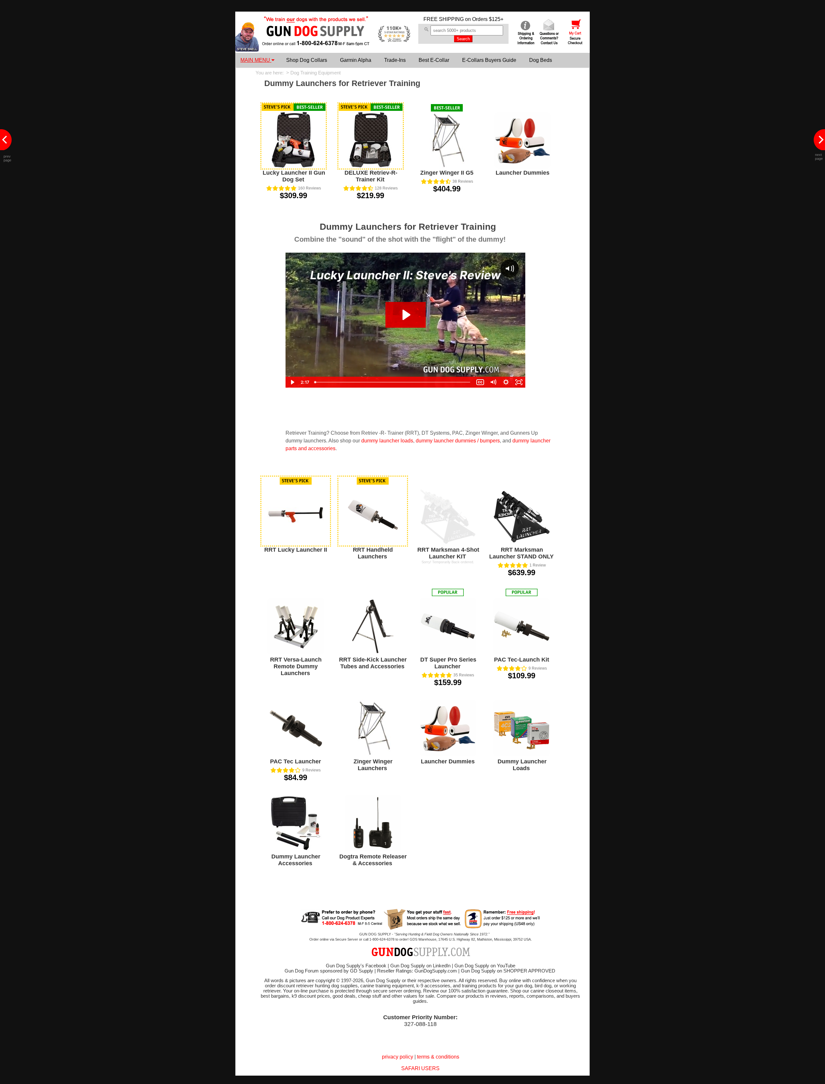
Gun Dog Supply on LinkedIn (420, 965)
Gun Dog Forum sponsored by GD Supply (329, 970)
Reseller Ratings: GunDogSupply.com (417, 970)
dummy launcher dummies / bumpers (458, 440)
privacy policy (397, 1057)
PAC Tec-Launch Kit (521, 659)
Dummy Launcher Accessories (295, 859)
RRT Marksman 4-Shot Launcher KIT (448, 553)
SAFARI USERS (420, 1068)
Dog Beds (540, 60)
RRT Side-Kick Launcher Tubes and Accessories (373, 663)
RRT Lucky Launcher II (295, 550)
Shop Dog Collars (306, 60)
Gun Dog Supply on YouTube (484, 965)
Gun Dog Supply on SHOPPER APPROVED (508, 970)
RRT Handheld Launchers (373, 553)
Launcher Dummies (522, 172)
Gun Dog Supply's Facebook (356, 965)
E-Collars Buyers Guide (489, 60)
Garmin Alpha (355, 60)
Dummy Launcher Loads (522, 764)
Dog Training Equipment (315, 72)
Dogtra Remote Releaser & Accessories (373, 859)
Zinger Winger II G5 (446, 172)
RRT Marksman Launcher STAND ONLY (521, 553)
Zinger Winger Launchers (373, 764)
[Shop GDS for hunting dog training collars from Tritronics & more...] (316, 41)
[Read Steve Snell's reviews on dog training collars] (247, 50)
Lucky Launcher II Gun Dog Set (294, 176)
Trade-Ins (395, 60)
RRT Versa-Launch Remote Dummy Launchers (296, 666)
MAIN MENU (255, 60)
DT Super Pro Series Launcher (448, 663)
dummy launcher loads (387, 440)
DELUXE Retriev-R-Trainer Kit (371, 176)
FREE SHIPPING (443, 19)
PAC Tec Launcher (295, 761)
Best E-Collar (434, 60)
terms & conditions (438, 1057)
